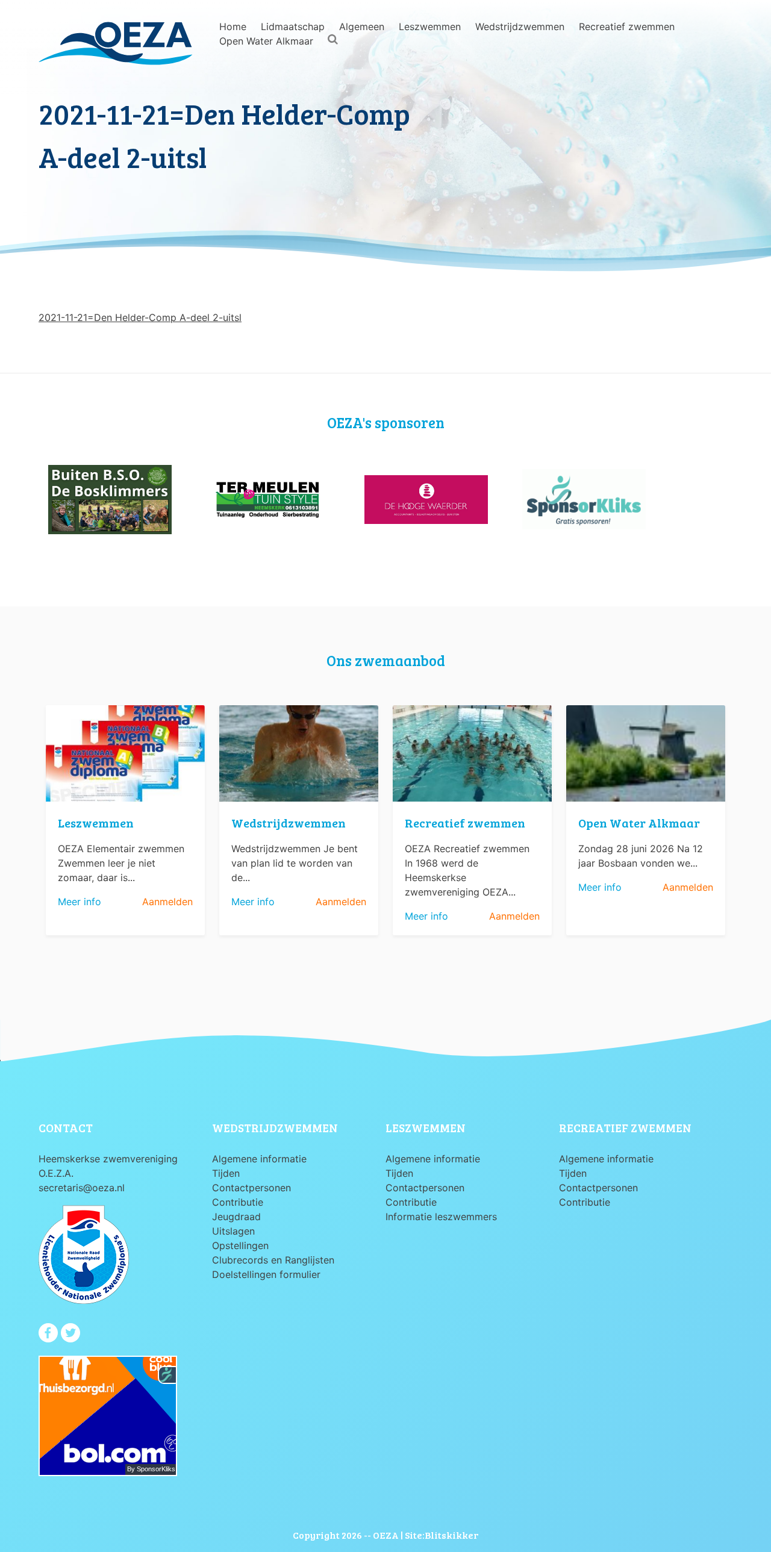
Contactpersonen (251, 1188)
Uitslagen (233, 1231)
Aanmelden (167, 902)
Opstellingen (240, 1245)
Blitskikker (451, 1535)
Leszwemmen (430, 26)
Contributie (237, 1202)
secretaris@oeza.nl (82, 1188)
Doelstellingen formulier (266, 1274)
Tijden (226, 1173)
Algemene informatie (259, 1159)
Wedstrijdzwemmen (519, 26)
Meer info (79, 902)
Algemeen (361, 26)
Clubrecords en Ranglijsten (273, 1260)
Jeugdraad (236, 1217)
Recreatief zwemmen (627, 26)
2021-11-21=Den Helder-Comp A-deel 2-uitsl (140, 317)
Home (232, 26)
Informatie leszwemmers (441, 1217)
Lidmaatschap (293, 26)
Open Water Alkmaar (266, 41)
